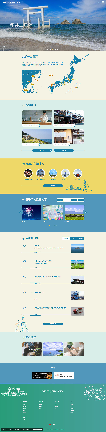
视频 (40, 408)
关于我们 (56, 404)
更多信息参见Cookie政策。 (37, 429)
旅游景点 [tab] (66, 238)
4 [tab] (56, 225)
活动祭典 (24, 412)
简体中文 (72, 408)
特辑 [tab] (73, 238)
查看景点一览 (53, 323)
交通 (24, 417)
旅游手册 (40, 404)
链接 (55, 408)
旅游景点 (24, 408)
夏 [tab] (67, 199)
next (85, 212)
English (72, 406)
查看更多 (53, 185)
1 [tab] (49, 225)
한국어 (72, 412)
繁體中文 (72, 410)
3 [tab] (54, 225)
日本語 (72, 404)
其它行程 (42, 150)
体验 (24, 410)
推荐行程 (64, 150)
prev (20, 212)
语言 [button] (98, 2)
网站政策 (56, 406)
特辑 (24, 404)
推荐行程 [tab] (81, 238)
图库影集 (40, 406)
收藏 (24, 419)
